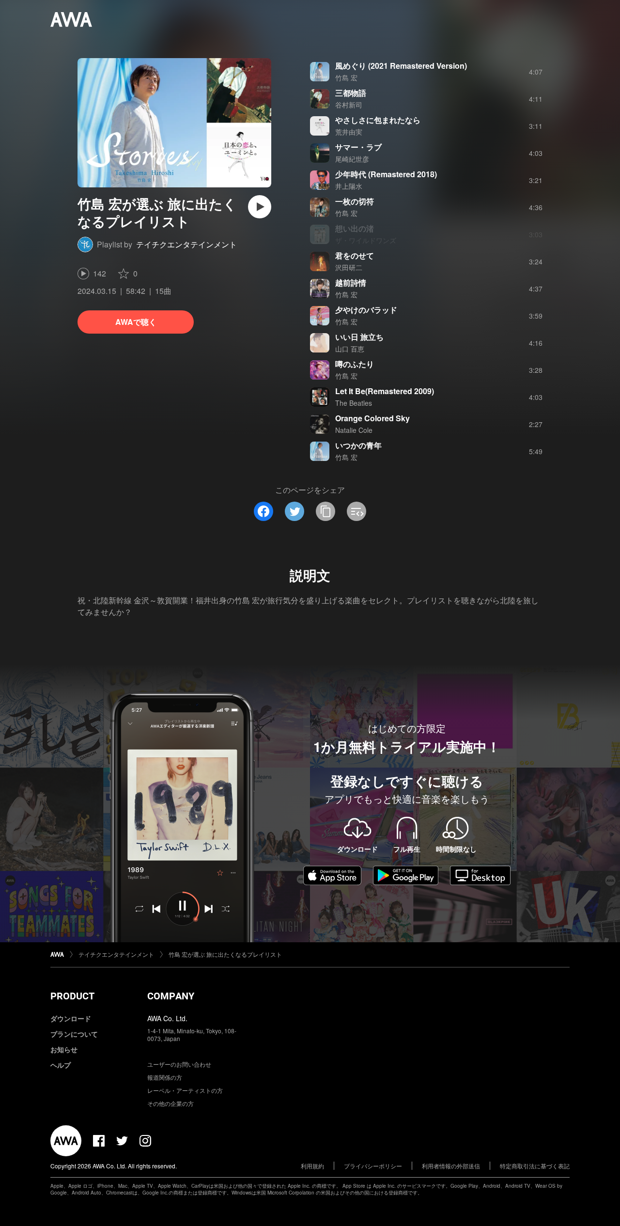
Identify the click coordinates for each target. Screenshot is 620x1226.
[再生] (259, 206)
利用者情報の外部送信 (451, 1166)
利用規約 (312, 1166)
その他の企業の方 (170, 1103)
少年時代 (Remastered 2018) (386, 174)
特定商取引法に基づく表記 (535, 1166)
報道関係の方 (164, 1077)
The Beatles (353, 403)
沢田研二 (348, 267)
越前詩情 (350, 282)
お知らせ (64, 1049)
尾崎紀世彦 (352, 159)
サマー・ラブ (358, 147)
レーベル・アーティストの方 (185, 1090)
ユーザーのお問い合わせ (179, 1064)
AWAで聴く (135, 321)
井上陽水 (348, 186)
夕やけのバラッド (366, 309)
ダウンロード (70, 1018)
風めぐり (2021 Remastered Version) (401, 65)
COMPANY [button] (170, 996)
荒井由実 (348, 132)
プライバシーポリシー (373, 1166)
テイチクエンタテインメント (186, 244)
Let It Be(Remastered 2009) (384, 391)
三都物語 (350, 92)
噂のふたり (354, 363)
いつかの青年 (358, 445)
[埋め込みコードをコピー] (356, 511)
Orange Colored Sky (372, 418)
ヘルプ (60, 1065)
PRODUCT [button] (72, 996)
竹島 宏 (346, 77)
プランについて (74, 1034)
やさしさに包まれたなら (377, 119)
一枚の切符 (354, 201)
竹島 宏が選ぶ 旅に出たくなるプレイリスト (225, 954)
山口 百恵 (349, 348)
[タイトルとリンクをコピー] (325, 511)
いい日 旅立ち (359, 336)
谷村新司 (348, 104)
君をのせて (354, 255)
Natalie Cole (353, 430)
